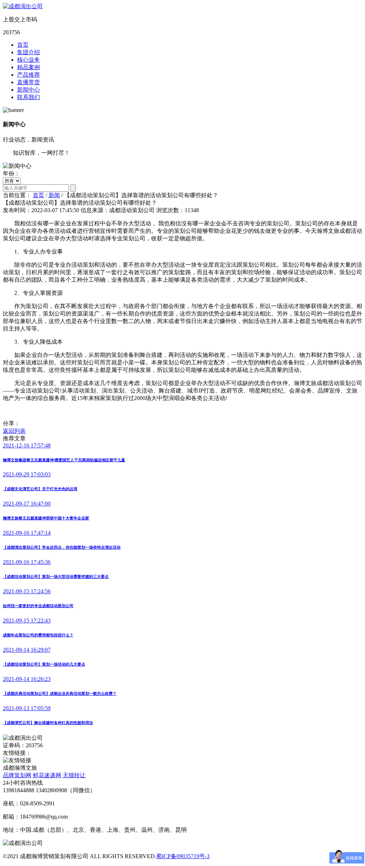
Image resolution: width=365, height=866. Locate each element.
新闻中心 (28, 90)
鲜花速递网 (47, 775)
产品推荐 (28, 75)
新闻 (54, 195)
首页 (23, 45)
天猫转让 (74, 775)
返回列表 (14, 431)
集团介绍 (28, 52)
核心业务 (28, 60)
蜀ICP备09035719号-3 (183, 856)
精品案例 (28, 67)
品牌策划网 (17, 775)
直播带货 (28, 82)
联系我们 (28, 97)
